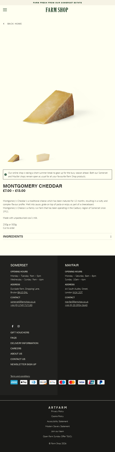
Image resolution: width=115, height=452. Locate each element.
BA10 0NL (23, 292)
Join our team (57, 431)
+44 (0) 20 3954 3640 (76, 305)
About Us (16, 353)
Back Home (14, 23)
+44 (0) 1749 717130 (21, 305)
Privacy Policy (57, 411)
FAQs (13, 337)
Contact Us (17, 359)
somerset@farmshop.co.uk (22, 301)
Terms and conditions (20, 375)
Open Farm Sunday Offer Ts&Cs (57, 436)
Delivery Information (24, 343)
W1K (75, 292)
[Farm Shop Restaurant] (57, 10)
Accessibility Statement (57, 421)
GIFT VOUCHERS (19, 332)
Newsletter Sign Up (23, 364)
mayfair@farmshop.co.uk (76, 301)
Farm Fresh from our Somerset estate (57, 3)
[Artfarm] (57, 407)
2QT (80, 292)
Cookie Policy (57, 416)
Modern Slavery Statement (57, 426)
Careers (15, 348)
